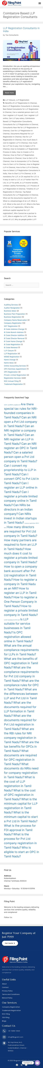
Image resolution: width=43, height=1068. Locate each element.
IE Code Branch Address (14, 332)
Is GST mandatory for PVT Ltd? (12, 620)
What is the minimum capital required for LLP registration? (18, 210)
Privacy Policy (7, 991)
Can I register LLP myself (13, 115)
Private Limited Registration (15, 375)
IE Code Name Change (13, 341)
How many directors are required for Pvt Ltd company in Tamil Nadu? (20, 531)
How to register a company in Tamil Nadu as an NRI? (20, 584)
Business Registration (12, 317)
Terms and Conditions (11, 994)
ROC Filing (6, 1014)
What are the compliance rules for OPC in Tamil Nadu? (21, 685)
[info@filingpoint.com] (4, 1037)
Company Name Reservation (15, 320)
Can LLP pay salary (16, 118)
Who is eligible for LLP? (17, 216)
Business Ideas (10, 311)
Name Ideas (9, 363)
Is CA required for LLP (27, 177)
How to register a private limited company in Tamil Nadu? (21, 610)
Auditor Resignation (12, 308)
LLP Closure (10, 100)
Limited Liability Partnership (14, 186)
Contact (5, 987)
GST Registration (11, 326)
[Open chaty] (37, 1062)
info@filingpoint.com (15, 1037)
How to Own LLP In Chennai (14, 164)
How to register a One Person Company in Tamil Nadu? (20, 601)
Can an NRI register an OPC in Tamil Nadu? (20, 448)
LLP (28, 186)
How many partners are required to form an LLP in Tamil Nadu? (20, 544)
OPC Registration (11, 372)
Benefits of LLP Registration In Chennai (21, 103)
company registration (29, 523)
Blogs (4, 1021)
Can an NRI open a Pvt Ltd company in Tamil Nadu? (20, 422)
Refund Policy (7, 998)
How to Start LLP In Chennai (19, 173)
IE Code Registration (12, 344)
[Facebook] (17, 1065)
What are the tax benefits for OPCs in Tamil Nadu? (21, 746)
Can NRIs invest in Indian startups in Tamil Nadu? (20, 518)
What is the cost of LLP (16, 204)
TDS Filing (5, 1017)
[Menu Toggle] (39, 3)
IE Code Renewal (11, 347)
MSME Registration (11, 357)
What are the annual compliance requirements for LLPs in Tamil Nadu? (21, 650)
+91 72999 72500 (14, 1031)
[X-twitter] (21, 1065)
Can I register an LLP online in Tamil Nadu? (20, 487)
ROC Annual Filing (11, 381)
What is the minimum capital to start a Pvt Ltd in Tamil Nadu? (21, 817)
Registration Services (12, 378)
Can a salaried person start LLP (25, 112)
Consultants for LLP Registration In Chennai (20, 124)
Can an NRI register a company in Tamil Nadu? (20, 430)
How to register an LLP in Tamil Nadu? (20, 593)
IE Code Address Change (14, 329)
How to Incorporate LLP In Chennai (25, 161)
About (4, 984)
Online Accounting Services (15, 366)
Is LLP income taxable (29, 183)
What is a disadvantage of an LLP (16, 201)
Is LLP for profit (13, 183)
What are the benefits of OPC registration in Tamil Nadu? (21, 663)
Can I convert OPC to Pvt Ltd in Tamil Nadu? (21, 479)
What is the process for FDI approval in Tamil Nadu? (20, 830)
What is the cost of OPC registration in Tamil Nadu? (20, 795)
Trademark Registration (13, 384)
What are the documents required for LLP (19, 198)
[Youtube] (26, 1065)
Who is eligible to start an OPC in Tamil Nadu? (21, 852)
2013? (5, 405)
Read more (9, 93)
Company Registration (13, 323)
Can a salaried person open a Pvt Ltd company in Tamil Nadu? (20, 457)
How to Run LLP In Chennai (27, 167)
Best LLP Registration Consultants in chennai (21, 106)
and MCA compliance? (14, 405)
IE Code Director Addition (14, 335)
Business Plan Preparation (14, 314)
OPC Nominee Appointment (15, 369)
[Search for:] (21, 285)
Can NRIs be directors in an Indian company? (18, 509)
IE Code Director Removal (14, 338)
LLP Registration (22, 100)
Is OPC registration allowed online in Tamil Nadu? (18, 637)
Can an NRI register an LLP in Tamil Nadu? (19, 439)
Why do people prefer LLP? (25, 219)
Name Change (10, 360)
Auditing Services (11, 305)
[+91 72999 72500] (4, 1031)
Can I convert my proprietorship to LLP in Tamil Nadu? (20, 470)
